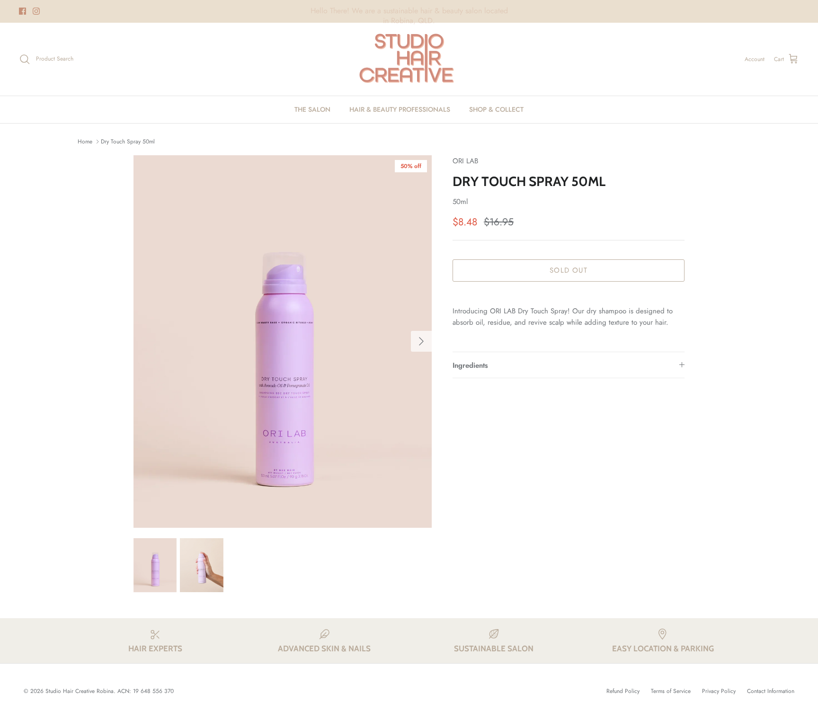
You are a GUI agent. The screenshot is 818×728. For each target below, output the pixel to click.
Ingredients (470, 365)
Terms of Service (671, 691)
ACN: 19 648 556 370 (145, 691)
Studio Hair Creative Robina (79, 691)
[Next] (421, 341)
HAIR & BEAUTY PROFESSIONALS (399, 109)
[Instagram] (36, 11)
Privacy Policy (719, 691)
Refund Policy (623, 691)
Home (85, 141)
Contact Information (770, 691)
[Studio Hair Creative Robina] (409, 59)
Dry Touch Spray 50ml (128, 141)
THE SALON (312, 109)
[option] (282, 341)
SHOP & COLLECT (496, 109)
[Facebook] (22, 11)
